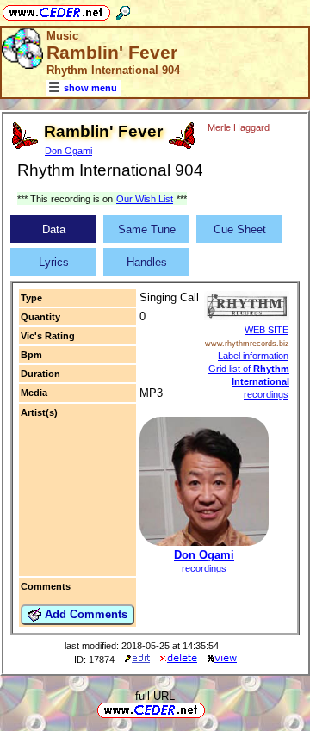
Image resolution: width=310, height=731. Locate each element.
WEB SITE (266, 330)
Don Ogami (68, 151)
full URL (155, 696)
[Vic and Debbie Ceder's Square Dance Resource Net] (56, 9)
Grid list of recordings (248, 381)
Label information (253, 355)
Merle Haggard (239, 127)
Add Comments (84, 614)
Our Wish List (144, 199)
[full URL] (211, 709)
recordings (204, 568)
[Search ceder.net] (123, 9)
